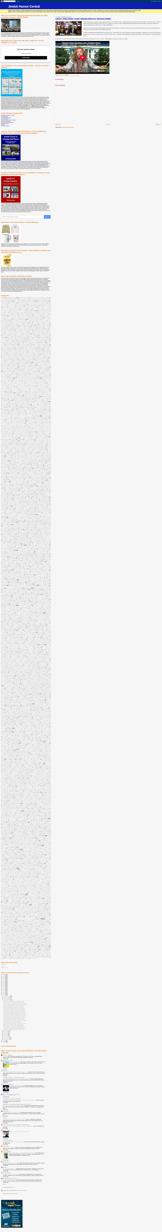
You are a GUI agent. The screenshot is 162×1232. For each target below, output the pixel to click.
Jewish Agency (43, 572)
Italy (42, 559)
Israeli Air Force (46, 553)
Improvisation (11, 545)
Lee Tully (8, 638)
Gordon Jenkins (24, 503)
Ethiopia (43, 473)
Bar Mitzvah (42, 342)
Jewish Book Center (20, 573)
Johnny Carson (4, 604)
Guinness (7, 509)
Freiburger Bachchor (33, 489)
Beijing (37, 347)
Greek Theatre (19, 507)
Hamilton (7, 513)
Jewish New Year (14, 590)
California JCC (20, 377)
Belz (50, 348)
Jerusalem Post (13, 571)
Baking (24, 341)
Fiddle (29, 480)
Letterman (36, 641)
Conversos (10, 432)
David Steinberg (21, 444)
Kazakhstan (39, 614)
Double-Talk (3, 455)
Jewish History (14, 584)
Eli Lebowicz (4, 467)
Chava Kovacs (41, 405)
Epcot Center (26, 470)
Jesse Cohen (33, 571)
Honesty (12, 535)
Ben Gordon (23, 349)
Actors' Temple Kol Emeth (6, 309)
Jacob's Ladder (32, 562)
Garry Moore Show (23, 495)
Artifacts (30, 332)
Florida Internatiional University (41, 484)
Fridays (2, 491)
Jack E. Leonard (8, 561)
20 (7, 298)
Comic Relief (24, 419)
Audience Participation (23, 336)
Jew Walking (4, 572)
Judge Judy (21, 610)
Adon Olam (32, 310)
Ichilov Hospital (24, 541)
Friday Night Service (36, 490)
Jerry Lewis (9, 568)
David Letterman (21, 442)
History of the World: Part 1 (34, 532)
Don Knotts (21, 452)
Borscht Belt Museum (24, 366)
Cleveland (39, 413)
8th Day (12, 300)
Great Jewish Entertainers (18, 506)
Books (34, 365)
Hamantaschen (46, 512)
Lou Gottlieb (44, 648)
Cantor (11, 379)
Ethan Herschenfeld (30, 473)
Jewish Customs (40, 577)
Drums (13, 457)
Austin (48, 336)
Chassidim (27, 405)
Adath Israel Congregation (37, 309)
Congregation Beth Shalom (35, 427)
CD (37, 397)
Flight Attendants (5, 484)
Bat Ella (36, 344)
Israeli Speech (4, 558)
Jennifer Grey (19, 567)
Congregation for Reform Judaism (7, 429)
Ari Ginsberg (5, 330)
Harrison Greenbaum (25, 518)
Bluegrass (45, 361)
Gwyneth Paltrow (39, 509)
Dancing (16, 438)
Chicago (18, 406)
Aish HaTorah (35, 313)
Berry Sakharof (12, 354)
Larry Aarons (3, 633)
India (48, 545)
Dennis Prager (11, 447)
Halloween (29, 512)
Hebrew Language (23, 524)
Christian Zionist (34, 410)
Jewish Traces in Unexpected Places (31, 594)
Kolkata (42, 624)
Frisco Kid (21, 491)
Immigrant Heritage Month (6, 544)
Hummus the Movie (47, 538)
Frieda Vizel (7, 491)
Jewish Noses (22, 590)
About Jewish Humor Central (45, 306)
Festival (44, 479)
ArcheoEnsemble (34, 329)
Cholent (42, 408)
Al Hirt (21, 314)
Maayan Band (22, 652)
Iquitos (38, 548)
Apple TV (22, 329)
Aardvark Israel (46, 303)
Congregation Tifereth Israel (21, 430)
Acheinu (17, 308)
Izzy (28, 560)
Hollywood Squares (41, 533)
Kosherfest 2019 (31, 627)
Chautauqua (34, 405)
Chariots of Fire (13, 402)
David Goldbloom (38, 441)
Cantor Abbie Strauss (30, 379)
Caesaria (24, 376)
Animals (22, 326)
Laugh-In (3, 636)
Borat (39, 365)
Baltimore (47, 341)
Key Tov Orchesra (15, 617)
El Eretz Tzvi (34, 464)
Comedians (14, 416)
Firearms (40, 481)
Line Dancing (13, 643)
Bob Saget (33, 364)
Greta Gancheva (39, 507)
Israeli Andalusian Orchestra (6, 554)
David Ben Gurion (23, 440)
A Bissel (3, 301)
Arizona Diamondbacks (22, 331)
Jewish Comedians (35, 572)
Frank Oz (45, 488)
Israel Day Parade (39, 550)
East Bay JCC (21, 458)
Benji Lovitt (40, 350)
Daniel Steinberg (47, 438)
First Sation (8, 483)
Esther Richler (21, 473)
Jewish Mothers (47, 588)
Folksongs (27, 485)
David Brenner (31, 440)
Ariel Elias (39, 330)
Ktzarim (16, 628)
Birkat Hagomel (44, 359)
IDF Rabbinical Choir (9, 542)
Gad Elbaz (22, 494)
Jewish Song (35, 593)
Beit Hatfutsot (48, 347)
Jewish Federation (13, 581)
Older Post (158, 124)
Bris (20, 370)
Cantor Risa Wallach (35, 388)
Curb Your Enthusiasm (26, 435)
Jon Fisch (40, 605)
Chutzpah (42, 411)
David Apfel (15, 440)
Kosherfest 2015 (47, 626)
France (19, 488)
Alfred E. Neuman (23, 318)
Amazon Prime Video (42, 320)
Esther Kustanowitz (13, 473)
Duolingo (15, 458)
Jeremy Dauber (27, 567)
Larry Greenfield (17, 633)
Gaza (31, 496)
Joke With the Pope (23, 605)
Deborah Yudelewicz (26, 446)
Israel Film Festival (10, 551)
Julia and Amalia (13, 611)
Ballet (43, 341)
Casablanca (27, 395)
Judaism (2, 610)
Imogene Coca (16, 544)
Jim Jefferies (19, 599)
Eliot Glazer (34, 467)
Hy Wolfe (19, 539)
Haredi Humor (48, 516)
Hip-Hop (8, 532)
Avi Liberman (36, 337)
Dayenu (49, 444)
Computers (14, 422)
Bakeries (19, 341)
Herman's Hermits (31, 528)
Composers (3, 422)
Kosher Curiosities (15, 626)
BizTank (45, 360)
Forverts (29, 486)
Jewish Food (22, 582)
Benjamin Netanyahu (32, 350)
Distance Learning (27, 451)
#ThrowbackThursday (23, 297)
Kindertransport (38, 619)
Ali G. (29, 318)
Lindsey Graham (5, 643)
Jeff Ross (40, 566)
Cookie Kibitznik (26, 432)
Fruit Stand (26, 491)
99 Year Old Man (33, 300)
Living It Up (22, 646)
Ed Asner (39, 459)
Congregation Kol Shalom (21, 429)
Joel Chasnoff (21, 601)
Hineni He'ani (42, 530)
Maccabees (43, 652)
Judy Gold (43, 610)
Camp (38, 377)
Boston (37, 366)
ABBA (42, 304)
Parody (72, 75)
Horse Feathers (42, 535)
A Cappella (9, 301)
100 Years (45, 297)
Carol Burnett (5, 394)
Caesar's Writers (12, 376)
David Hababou (46, 441)
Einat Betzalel (3, 464)
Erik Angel (16, 472)
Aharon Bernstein (42, 312)
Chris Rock (27, 410)
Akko (3, 314)
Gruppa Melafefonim (42, 508)
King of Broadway (16, 620)
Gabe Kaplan (15, 494)
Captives (36, 391)
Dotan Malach (46, 453)
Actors (40, 308)
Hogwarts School (4, 533)
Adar (29, 309)
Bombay (16, 365)
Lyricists (9, 652)
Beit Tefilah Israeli (33, 348)
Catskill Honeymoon (30, 396)
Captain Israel (30, 391)
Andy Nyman (39, 325)
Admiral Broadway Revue (20, 310)
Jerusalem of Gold (5, 571)
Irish (16, 549)
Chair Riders (25, 401)
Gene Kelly (15, 497)
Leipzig (25, 638)
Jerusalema (27, 571)
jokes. (35, 605)
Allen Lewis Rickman (32, 319)
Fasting (2, 479)
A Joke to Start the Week (28, 301)
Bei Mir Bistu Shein (30, 347)
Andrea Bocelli (4, 325)
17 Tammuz (3, 298)
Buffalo (9, 373)
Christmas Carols (4, 411)
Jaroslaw (16, 565)
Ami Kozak (25, 323)
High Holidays (27, 529)
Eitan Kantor (17, 464)
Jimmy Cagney (39, 599)
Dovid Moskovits (38, 455)
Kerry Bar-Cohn (33, 616)
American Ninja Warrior (5, 323)
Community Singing (31, 421)
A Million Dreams (4, 302)
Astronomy (12, 335)
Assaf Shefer (5, 335)
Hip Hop (4, 532)
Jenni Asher (3, 567)
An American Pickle (5, 324)
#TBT (2, 297)
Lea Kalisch (3, 637)
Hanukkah (32, 514)
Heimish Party (40, 525)
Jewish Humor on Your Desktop (7, 586)
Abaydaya (31, 304)
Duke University (8, 458)
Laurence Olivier (46, 636)
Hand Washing (46, 513)
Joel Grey (35, 601)
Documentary (4, 452)
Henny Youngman (30, 527)
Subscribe (26, 58)
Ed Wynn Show (19, 461)
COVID (2, 434)
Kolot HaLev (48, 624)
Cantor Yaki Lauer (45, 390)
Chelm (7, 406)
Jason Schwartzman (24, 565)
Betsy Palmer (19, 356)
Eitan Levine (24, 464)
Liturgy (42, 644)
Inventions (22, 548)
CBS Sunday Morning (30, 397)
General (34, 497)
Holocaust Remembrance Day (9, 534)
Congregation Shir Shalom (8, 430)
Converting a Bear (17, 432)
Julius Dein (3, 613)
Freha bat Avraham (24, 489)
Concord (28, 423)
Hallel (12, 512)
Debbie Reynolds (17, 446)
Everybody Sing (27, 475)
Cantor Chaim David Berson (29, 381)
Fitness (25, 483)
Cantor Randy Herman (13, 388)
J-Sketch (32, 560)
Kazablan (34, 614)
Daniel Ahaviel (33, 438)
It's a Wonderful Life (14, 559)
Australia (3, 337)
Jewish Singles (27, 593)
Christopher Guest (21, 411)
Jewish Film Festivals (23, 581)
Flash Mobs (39, 483)
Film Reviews (20, 481)
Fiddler (33, 480)
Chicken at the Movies (37, 406)
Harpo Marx (10, 518)
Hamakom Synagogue (37, 512)
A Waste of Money (21, 303)
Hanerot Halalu (4, 514)
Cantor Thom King (16, 390)
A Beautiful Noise (41, 300)
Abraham (5, 307)
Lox (44, 649)
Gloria (25, 502)
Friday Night (27, 490)
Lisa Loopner (21, 644)
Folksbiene (21, 485)
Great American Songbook (34, 504)
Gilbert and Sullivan (30, 501)
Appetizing (17, 329)
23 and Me (22, 298)
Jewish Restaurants (38, 592)
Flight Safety (13, 484)
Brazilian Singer (4, 368)
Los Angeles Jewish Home (13, 648)
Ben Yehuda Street (15, 350)
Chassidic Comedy (12, 405)
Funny (13, 492)
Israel (65, 75)
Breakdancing (19, 368)
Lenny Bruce (43, 638)
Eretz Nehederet (34, 470)
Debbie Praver (9, 446)
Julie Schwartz (40, 611)
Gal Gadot (35, 494)
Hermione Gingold (39, 528)
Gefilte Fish (46, 496)
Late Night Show (14, 634)
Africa (6, 312)
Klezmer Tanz (32, 621)
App (12, 329)
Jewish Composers (14, 576)
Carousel (44, 394)
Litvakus (2, 646)
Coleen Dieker (29, 414)
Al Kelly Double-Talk (38, 314)
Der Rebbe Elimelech (40, 447)
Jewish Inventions (35, 586)
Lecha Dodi (37, 637)
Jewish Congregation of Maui (40, 576)
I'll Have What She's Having (16, 540)
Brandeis (43, 367)
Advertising (47, 310)
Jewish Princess (22, 592)
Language (33, 632)
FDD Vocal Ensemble (20, 479)
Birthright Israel (39, 360)
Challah (31, 401)
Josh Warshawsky (16, 609)
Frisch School (14, 491)
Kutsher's (20, 630)
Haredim (4, 517)
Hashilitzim (40, 519)
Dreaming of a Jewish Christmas (30, 456)
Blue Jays (30, 361)
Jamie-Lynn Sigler (30, 564)
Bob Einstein (41, 362)
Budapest (26, 372)
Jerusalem (8, 570)
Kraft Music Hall (43, 627)
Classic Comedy (4, 413)
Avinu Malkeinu (43, 337)
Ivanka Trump (18, 560)
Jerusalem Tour (21, 571)
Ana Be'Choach (27, 324)
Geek (35, 496)
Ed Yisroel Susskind (27, 461)
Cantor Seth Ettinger (45, 388)
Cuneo (18, 435)
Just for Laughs (10, 613)
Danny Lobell (20, 439)
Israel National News (13, 553)
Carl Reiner (10, 393)
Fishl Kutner (20, 483)
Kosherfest (40, 626)
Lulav (41, 650)
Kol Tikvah (38, 624)
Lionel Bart (33, 643)
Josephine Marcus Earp (35, 608)
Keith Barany (19, 615)
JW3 (30, 613)
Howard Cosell (19, 538)
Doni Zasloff (11, 453)
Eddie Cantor (35, 461)
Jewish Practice (6, 592)
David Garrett (30, 441)
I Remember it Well (6, 540)
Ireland (2, 549)
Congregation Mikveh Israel (33, 429)
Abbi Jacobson (4, 306)
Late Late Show (5, 634)
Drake (17, 456)
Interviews (15, 548)
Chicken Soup (46, 406)
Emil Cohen (26, 469)
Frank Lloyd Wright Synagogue (35, 488)
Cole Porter (22, 414)
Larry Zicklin (36, 633)
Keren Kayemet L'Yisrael (16, 616)
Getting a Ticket (24, 500)
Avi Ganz (18, 337)
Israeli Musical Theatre (13, 556)
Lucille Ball (19, 650)
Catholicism (12, 396)
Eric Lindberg (9, 472)
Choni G (47, 408)
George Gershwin (27, 498)
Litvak (48, 644)
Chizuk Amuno (48, 407)
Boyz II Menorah (28, 367)
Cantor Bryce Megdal (17, 381)
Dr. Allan (44, 455)
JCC (22, 566)
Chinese (25, 407)
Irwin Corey (47, 549)
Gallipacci (4, 495)
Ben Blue (17, 349)
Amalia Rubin (13, 320)
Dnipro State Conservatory (44, 451)
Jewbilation (23, 572)
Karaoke (24, 614)
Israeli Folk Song (13, 555)
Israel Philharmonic (29, 553)
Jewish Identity (18, 586)
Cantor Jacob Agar (42, 383)
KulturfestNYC (39, 628)
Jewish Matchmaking (39, 588)
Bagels (14, 341)
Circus (27, 412)
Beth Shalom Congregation (45, 355)
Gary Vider (10, 496)
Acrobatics (30, 308)
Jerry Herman (46, 567)
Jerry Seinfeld (24, 568)
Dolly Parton (15, 452)
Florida (19, 484)
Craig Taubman (9, 434)
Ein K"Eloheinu (19, 463)
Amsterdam (41, 323)
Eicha (43, 462)
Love (26, 649)
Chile (17, 407)
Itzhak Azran (3, 560)
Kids (17, 619)
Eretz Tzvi (42, 470)
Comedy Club (46, 417)
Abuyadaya (25, 307)
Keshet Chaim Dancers (42, 616)
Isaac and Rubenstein (5, 550)
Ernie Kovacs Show (30, 472)
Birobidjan (22, 360)
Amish (31, 323)
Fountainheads (42, 486)
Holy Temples (44, 534)
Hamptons (31, 513)
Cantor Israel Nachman (31, 383)
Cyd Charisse (43, 435)
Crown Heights (42, 434)
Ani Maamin (9, 326)
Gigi (23, 501)
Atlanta (36, 335)
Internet (10, 548)
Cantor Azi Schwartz (6, 381)
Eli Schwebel (11, 467)
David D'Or (45, 440)
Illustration (35, 542)
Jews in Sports (16, 598)
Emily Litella (39, 469)
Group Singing (33, 508)
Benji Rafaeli (46, 350)
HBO (43, 523)
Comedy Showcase (40, 418)
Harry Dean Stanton (43, 518)
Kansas (14, 614)
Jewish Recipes (30, 592)
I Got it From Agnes (40, 539)
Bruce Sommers (8, 372)
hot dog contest (23, 536)
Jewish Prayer (14, 592)
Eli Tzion (22, 467)
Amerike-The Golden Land (17, 323)
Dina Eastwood (29, 450)
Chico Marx (3, 407)
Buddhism (32, 372)
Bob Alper (28, 362)
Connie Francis (39, 430)
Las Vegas (42, 633)
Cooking (33, 432)
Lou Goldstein (38, 648)
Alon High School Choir (46, 319)
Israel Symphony (38, 553)
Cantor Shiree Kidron (25, 389)
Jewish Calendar (42, 573)
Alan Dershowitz (23, 315)
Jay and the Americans (43, 565)
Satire (75, 75)
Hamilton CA (13, 513)
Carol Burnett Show (14, 394)
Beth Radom (28, 355)
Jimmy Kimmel (11, 600)
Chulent (36, 411)
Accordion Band (46, 307)
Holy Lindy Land (30, 534)
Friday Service (46, 490)
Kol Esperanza (4, 624)
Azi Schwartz (46, 338)
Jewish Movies (17, 589)
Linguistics (20, 643)
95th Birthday (25, 300)
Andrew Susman (23, 325)
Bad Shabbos (3, 341)
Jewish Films (32, 581)
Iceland (18, 541)
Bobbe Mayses (40, 364)
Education (15, 462)
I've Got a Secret (34, 540)
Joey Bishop (46, 601)
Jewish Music (24, 589)
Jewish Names (46, 589)
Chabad (9, 400)
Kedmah (45, 614)
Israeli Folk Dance (4, 555)
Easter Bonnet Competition (35, 458)
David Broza (38, 440)
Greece (8, 507)
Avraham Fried (12, 338)
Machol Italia (13, 653)
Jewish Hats (46, 582)
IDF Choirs (34, 541)
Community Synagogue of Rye (43, 421)
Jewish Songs (43, 593)
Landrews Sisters (25, 632)
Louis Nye (21, 649)
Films (25, 481)
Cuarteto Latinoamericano (6, 435)
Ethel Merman (38, 473)
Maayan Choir (29, 652)
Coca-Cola (5, 414)
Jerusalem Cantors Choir (36, 570)
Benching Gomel (23, 350)
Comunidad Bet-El (30, 422)
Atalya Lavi (24, 335)
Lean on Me (24, 637)
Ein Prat (47, 463)
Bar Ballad (36, 342)
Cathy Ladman (19, 396)
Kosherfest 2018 (22, 627)
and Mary (41, 324)
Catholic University (4, 396)
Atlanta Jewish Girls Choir (6, 336)
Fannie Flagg (10, 478)
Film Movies (13, 481)
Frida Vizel (22, 490)
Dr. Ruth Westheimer (11, 456)
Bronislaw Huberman (29, 371)
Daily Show (27, 436)
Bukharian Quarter (21, 373)
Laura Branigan (31, 636)
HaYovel (39, 522)
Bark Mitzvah (26, 343)
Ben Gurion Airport (31, 349)
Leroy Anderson (38, 639)
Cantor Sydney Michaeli (6, 390)
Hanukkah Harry (41, 514)
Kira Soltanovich (40, 620)
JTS (48, 609)
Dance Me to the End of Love (7, 438)
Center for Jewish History (20, 399)
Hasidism (27, 521)
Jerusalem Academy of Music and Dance (22, 570)
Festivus (24, 480)
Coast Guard (48, 413)
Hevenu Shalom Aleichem (16, 529)
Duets (2, 458)
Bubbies (14, 372)
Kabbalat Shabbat (37, 613)
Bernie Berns (30, 353)
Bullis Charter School (45, 373)
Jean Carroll (27, 566)
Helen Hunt (3, 527)
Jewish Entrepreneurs (33, 580)
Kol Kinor (21, 624)
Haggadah (25, 510)
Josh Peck (8, 609)
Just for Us (18, 613)
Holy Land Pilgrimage (21, 534)
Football (39, 485)
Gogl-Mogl (49, 502)
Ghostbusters (46, 500)
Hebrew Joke (15, 524)
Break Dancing (12, 368)
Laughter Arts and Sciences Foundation (19, 636)
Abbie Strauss (11, 306)
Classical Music (23, 413)
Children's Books (11, 407)
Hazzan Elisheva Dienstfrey (35, 523)
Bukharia (14, 373)
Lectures (3, 638)
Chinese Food (31, 407)
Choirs (30, 408)
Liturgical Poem (33, 644)
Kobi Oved (31, 622)
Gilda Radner (46, 501)
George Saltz (41, 498)
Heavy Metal (3, 524)
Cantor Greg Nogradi (10, 383)
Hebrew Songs (47, 524)
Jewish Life (68, 75)
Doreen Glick (39, 453)
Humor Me (8, 539)
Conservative (46, 430)
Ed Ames (33, 459)
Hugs (41, 538)
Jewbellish (17, 572)
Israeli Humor (28, 555)
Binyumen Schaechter (28, 359)
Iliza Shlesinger (28, 542)
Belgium (40, 348)
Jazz (18, 566)
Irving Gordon (40, 549)
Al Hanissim (15, 314)
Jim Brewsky (13, 599)
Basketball (31, 344)
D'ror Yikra (15, 436)
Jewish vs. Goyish (33, 595)
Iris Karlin (12, 549)
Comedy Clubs (4, 418)
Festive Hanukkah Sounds (16, 480)
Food (33, 485)
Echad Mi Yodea (18, 459)
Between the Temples (40, 356)
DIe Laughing (7, 450)
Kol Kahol (15, 624)
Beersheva (17, 347)
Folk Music (8, 485)
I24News (41, 540)
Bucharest (20, 372)
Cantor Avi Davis (47, 379)
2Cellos (27, 298)
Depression (32, 447)
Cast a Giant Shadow (44, 395)
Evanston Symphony (11, 475)
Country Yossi (40, 433)
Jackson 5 (49, 561)
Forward (35, 486)
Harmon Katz (25, 517)
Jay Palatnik (13, 566)
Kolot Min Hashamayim (6, 625)
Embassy (21, 469)
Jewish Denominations (35, 578)
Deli (40, 446)
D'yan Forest (21, 436)
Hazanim (4, 523)
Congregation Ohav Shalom (45, 429)
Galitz (39, 494)
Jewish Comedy (29, 575)
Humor (3, 539)
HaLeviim (8, 512)
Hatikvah (37, 521)
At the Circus (18, 335)
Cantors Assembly (15, 391)
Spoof (78, 75)
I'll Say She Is (27, 540)
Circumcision (22, 412)
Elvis (35, 468)
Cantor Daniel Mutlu (21, 382)
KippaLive (34, 620)
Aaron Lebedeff (11, 304)
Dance (46, 436)
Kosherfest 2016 (5, 627)
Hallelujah (17, 512)
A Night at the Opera (33, 302)
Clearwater (33, 413)
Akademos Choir (47, 313)
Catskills (38, 396)
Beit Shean (4, 348)
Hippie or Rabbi (15, 532)
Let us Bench (20, 641)
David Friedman (23, 441)
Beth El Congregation (15, 355)
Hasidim (21, 521)
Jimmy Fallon (46, 599)
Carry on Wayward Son (11, 395)
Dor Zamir (34, 453)
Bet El (42, 354)
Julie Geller (33, 611)
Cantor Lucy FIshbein (19, 385)
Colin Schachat (37, 414)
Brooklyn (36, 371)
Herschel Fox (48, 528)
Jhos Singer (7, 599)
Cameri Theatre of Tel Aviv (30, 377)
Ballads (38, 341)
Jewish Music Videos (35, 589)
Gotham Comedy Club (38, 503)
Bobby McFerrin (48, 364)
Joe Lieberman (44, 600)
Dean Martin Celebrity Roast (31, 445)
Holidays (18, 533)
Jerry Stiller (38, 568)
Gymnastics (47, 509)
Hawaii (26, 522)
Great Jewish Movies (41, 506)
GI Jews (2, 501)
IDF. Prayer (17, 542)
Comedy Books (22, 417)
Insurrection (25, 546)
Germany (10, 500)
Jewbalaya (11, 572)
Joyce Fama (39, 609)
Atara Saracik (31, 335)
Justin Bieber (25, 613)
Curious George (36, 435)
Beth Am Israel (48, 354)
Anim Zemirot (16, 326)
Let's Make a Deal (28, 641)
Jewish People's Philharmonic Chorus (43, 590)
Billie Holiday (7, 359)
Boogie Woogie (28, 365)
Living (18, 646)
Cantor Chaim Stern (40, 381)
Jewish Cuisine (17, 577)
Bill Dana (46, 357)
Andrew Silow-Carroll (13, 325)
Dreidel (39, 456)
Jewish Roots (46, 592)
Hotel (35, 536)
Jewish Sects (3, 593)
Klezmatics (11, 621)
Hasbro (34, 519)
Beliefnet (45, 348)
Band (21, 342)
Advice (2, 312)
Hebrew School (39, 524)
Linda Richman (48, 642)
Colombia (3, 416)
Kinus (29, 620)
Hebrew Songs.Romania (8, 525)
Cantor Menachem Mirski (41, 385)
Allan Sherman (8, 319)
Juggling (6, 611)
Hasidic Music (15, 521)
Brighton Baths (43, 368)
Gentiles (2, 498)
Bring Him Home (5, 370)
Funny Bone (18, 492)
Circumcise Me (15, 412)
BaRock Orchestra (43, 343)
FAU (6, 479)
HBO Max (47, 523)
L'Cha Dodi (34, 630)
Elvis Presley (40, 468)
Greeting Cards (26, 507)
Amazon (28, 320)
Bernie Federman (38, 353)
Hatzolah (6, 522)
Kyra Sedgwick (27, 630)
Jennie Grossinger (11, 567)
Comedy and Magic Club (6, 417)
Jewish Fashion (4, 581)
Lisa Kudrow (15, 644)
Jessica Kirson (40, 571)
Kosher (43, 625)
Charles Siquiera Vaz (32, 402)
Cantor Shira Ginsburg (5, 389)
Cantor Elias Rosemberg (31, 382)
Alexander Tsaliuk (9, 318)
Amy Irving (47, 323)
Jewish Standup (10, 594)
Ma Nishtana (15, 652)
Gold (9, 503)
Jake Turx (7, 564)
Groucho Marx (11, 508)
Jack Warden (33, 561)
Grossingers (3, 508)
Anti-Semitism (40, 327)
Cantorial (3, 391)
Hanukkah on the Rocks (21, 516)
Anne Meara (3, 327)
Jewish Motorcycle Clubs (7, 589)
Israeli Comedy (17, 554)
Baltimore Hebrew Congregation (7, 342)
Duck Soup (28, 457)
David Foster (15, 441)
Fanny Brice (16, 478)
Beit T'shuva (18, 348)
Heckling (25, 525)
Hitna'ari (43, 532)
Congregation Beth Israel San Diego (20, 427)
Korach (28, 625)
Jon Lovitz (45, 605)
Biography (37, 359)
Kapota (19, 614)
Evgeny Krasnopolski (36, 475)
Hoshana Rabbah (8, 536)
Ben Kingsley (39, 349)
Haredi (42, 516)
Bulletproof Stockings (35, 373)
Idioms (22, 542)
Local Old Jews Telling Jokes (40, 646)
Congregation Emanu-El (26, 428)
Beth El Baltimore (5, 355)
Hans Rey (25, 514)
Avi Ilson (30, 337)
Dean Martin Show (42, 445)
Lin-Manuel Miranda (20, 642)
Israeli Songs (46, 556)
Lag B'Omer (13, 631)
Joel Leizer (41, 601)
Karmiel (28, 614)
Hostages (16, 536)
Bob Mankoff (21, 364)
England (44, 469)
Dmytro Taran (34, 451)
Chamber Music (38, 401)
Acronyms (36, 308)
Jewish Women (16, 596)
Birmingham (16, 360)
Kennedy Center (33, 615)
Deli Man (44, 446)
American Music (46, 321)
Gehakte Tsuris (4, 497)
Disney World (12, 451)
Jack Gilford (27, 561)
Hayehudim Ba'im (32, 522)
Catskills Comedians (46, 396)
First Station (13, 483)
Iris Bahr (7, 549)
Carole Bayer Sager (30, 394)
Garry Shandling (32, 495)
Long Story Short (23, 647)
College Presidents (45, 414)
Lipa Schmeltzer (40, 643)
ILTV (40, 542)
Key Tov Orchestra (25, 617)
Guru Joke (17, 509)
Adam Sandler (24, 309)
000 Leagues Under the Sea (35, 297)
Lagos (27, 631)
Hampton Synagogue (22, 513)
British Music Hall (33, 370)
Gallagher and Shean (46, 494)
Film (7, 481)
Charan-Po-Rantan (4, 402)
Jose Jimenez (46, 606)
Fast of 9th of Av (46, 478)
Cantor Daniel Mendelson (10, 382)
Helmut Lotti (23, 527)
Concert (21, 423)
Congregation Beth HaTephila (43, 426)
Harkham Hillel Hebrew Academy (15, 517)
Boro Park (44, 365)
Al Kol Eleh (45, 314)
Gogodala (4, 503)
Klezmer (17, 621)
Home (108, 124)
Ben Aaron (12, 349)
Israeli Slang (39, 556)
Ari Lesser (24, 330)
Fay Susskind (11, 479)
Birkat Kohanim (9, 360)
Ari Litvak (30, 330)
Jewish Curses (32, 577)
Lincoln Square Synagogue (38, 642)
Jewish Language (18, 588)
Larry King (24, 633)
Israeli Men (47, 555)
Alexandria (16, 318)
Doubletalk (9, 455)
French (45, 489)
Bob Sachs (28, 364)
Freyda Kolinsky (9, 490)
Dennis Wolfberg (18, 447)
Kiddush (12, 619)
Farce (27, 478)
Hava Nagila (13, 522)
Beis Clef (42, 347)
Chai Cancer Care (47, 400)
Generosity (39, 497)
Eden (48, 461)
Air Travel (29, 313)
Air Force (24, 313)
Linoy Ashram (26, 643)
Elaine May (40, 464)
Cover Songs (46, 433)
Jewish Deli (27, 578)
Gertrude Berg (17, 500)
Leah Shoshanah (17, 637)
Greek (13, 507)
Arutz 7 (44, 332)
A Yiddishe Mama (38, 303)
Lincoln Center (28, 642)
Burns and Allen (14, 374)
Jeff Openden (34, 566)
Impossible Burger (33, 544)
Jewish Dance (10, 578)
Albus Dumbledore (18, 317)
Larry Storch (29, 633)
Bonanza (21, 365)
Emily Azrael (32, 469)
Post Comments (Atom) (68, 127)
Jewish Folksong (13, 582)
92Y (20, 300)
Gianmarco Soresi (17, 501)
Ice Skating (13, 541)
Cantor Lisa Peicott (10, 385)
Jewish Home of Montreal (21, 585)
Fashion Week (33, 478)
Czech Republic (8, 436)
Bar (31, 342)
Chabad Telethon (32, 400)
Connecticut (31, 430)
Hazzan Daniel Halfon (12, 523)
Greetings (33, 507)
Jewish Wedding (42, 595)
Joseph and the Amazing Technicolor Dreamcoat (10, 608)
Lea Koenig (10, 637)
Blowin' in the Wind (22, 361)
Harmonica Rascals (39, 517)
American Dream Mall (37, 321)
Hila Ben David (44, 529)
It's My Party (30, 559)
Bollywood (11, 365)
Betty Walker (32, 356)
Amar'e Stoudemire (21, 320)
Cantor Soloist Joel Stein (44, 389)
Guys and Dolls (24, 509)
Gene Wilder (21, 497)
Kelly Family (26, 615)
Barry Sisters (9, 344)
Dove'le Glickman (30, 455)
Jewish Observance (30, 590)
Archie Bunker (42, 329)
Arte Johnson (18, 332)
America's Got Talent (27, 321)
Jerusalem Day (45, 570)
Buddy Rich (47, 372)
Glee (21, 502)
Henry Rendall (9, 528)
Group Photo (26, 508)
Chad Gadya (39, 400)
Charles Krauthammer (22, 402)
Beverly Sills (48, 356)
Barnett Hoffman (34, 343)
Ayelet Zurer (30, 338)
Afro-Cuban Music (13, 312)
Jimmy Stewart (18, 600)
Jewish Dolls (43, 578)
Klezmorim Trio (4, 622)
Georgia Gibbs (4, 500)
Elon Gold (29, 468)
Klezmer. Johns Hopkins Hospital (43, 621)
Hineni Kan (48, 530)
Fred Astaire (8, 489)
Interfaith (30, 546)
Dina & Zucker (21, 450)
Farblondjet (22, 478)
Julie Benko (27, 611)
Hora (37, 535)
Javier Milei (35, 565)
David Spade (14, 444)
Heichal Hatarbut (32, 525)
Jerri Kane (40, 567)
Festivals (7, 480)
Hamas (2, 513)
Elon (25, 468)
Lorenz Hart (30, 647)
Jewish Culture (24, 577)
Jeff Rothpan (46, 566)
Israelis (24, 558)
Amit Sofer (36, 323)
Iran (48, 548)
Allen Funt (23, 319)
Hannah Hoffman (12, 514)
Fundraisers (43, 491)
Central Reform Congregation (40, 399)
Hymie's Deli (33, 539)
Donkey (17, 453)
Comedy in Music (30, 418)
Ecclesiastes (11, 459)
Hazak (44, 522)
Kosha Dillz (38, 625)
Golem (18, 503)
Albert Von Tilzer (9, 317)
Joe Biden (33, 600)
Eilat (3, 463)
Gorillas (30, 503)
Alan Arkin (17, 315)
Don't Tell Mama (43, 452)
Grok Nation (47, 507)
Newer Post (58, 124)
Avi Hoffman (24, 337)
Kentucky (7, 616)
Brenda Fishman (27, 368)
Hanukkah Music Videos (10, 516)
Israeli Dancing (39, 554)
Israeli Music (4, 556)
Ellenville (11, 468)
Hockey (47, 532)
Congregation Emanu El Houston (13, 428)
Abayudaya (37, 304)
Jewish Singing (20, 593)
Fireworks (45, 481)
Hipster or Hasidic (23, 532)
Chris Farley (21, 410)
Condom (33, 423)
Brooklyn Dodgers (43, 371)
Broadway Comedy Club (8, 371)
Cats (24, 396)
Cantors (8, 391)
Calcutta (47, 376)
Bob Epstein (48, 362)
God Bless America (32, 502)
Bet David (37, 354)
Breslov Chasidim (35, 368)
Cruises (47, 434)
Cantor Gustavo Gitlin (21, 383)
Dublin (23, 457)
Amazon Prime (34, 320)
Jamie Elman (22, 564)
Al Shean (11, 315)
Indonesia (12, 546)
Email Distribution (4, 469)
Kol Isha (10, 624)
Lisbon (27, 644)
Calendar (3, 377)
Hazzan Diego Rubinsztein (23, 523)
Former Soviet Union (17, 486)
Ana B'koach (20, 324)
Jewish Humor (32, 585)
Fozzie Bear (7, 488)
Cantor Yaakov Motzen (35, 390)
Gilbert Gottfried (38, 501)
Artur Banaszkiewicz (38, 332)
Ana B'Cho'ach (13, 324)
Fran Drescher (13, 488)
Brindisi (49, 368)
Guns (12, 509)
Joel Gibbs (28, 601)
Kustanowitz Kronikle (11, 630)
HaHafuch (32, 510)
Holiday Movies (12, 533)
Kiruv (3, 621)
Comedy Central (38, 417)
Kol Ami (47, 622)
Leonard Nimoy (31, 639)
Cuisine (14, 435)
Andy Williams (46, 325)
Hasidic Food (8, 521)
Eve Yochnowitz (20, 475)
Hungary (14, 539)
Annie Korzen (14, 327)
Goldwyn (13, 503)
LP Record (48, 649)
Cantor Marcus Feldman (30, 385)
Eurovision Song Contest (42, 474)
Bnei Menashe (8, 362)
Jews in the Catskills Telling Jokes (28, 598)
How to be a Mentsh (10, 538)
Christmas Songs (13, 411)
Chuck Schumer (30, 411)
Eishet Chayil (10, 464)
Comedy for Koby (20, 418)
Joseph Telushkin (25, 608)
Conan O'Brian (38, 422)
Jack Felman (15, 561)
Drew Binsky (44, 456)
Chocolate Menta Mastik (7, 408)
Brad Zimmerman (36, 367)
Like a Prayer (12, 642)
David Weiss (28, 444)
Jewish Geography (39, 582)
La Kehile (40, 630)
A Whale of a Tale (29, 303)
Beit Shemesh (11, 348)
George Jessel (35, 498)
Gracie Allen (46, 503)
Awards (24, 338)
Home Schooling (5, 535)
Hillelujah (16, 530)
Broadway (48, 370)
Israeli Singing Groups (31, 556)
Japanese (12, 565)
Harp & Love (3, 518)
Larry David (10, 633)
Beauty (12, 347)
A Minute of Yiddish (13, 302)
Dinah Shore (43, 450)
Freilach (40, 489)
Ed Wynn (12, 461)
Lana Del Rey (11, 632)
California (13, 377)
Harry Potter (8, 519)
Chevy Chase (12, 406)
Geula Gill (31, 500)
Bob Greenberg (6, 364)
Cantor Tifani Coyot (25, 390)
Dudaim (33, 457)
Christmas (47, 410)
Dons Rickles (22, 453)
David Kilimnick (13, 442)
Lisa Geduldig (8, 644)
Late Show (21, 634)
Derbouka (49, 447)
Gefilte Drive (40, 496)
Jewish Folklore (40, 581)
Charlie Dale (46, 402)
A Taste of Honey (12, 303)
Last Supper (48, 633)
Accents (39, 307)
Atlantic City (15, 336)
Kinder (32, 619)
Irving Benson (27, 549)
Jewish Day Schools (19, 578)
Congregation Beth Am (30, 426)
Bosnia (32, 366)
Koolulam (22, 625)
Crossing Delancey (33, 434)
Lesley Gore (3, 641)
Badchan (10, 341)
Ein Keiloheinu (26, 463)
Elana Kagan (46, 464)
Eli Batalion (40, 465)
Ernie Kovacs (22, 472)
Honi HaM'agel (31, 535)
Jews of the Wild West (41, 598)
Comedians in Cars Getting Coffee (25, 416)
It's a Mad (6, 559)
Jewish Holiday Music (39, 584)
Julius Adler (47, 611)
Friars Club (16, 490)
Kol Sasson (32, 624)
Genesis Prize (46, 497)
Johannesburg (32, 602)
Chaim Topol (19, 401)
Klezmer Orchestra (24, 621)
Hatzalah (43, 521)
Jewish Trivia (24, 595)
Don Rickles (34, 452)
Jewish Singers (11, 593)
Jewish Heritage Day (5, 584)
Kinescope (45, 619)
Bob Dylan (35, 362)
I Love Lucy (48, 539)
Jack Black (45, 560)
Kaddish (7, 614)
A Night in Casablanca (42, 302)
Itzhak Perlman (10, 560)
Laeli (8, 631)
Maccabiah (8, 653)
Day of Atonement (42, 444)
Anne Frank (47, 326)
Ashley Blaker (48, 333)
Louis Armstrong (14, 649)
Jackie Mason (41, 561)
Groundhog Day (19, 508)
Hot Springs (30, 536)
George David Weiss (18, 498)
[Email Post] (67, 74)
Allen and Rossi (16, 319)
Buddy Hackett (39, 372)
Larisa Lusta (46, 632)
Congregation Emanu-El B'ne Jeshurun (41, 428)
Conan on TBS (4, 423)
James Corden (14, 564)
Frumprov (32, 491)
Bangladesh (26, 342)
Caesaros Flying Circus (32, 376)
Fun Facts (37, 491)
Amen (6, 321)
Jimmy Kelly (3, 600)
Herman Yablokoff (23, 528)
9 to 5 (17, 300)
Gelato (10, 497)
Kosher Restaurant (32, 626)
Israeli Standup (11, 558)
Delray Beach (3, 447)
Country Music (33, 433)
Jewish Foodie (30, 582)
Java (30, 565)
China (20, 407)
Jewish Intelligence (26, 586)
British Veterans (41, 370)
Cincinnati (47, 411)
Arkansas (30, 331)
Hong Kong (24, 535)
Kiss (7, 621)
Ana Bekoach (35, 324)
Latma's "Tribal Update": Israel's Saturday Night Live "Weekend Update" (83, 19)
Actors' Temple (46, 308)
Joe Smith (8, 601)
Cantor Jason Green (13, 384)
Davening (9, 440)
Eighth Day (48, 462)
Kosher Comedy (7, 626)
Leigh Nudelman (19, 638)
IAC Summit (47, 540)
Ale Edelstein (26, 317)
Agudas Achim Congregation (32, 312)
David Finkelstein (8, 441)
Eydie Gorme (26, 476)
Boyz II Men (21, 367)
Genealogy (28, 497)
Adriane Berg (41, 310)
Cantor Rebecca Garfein (24, 388)
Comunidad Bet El (21, 422)
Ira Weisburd (43, 548)
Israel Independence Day (27, 551)
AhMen (15, 313)
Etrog (48, 473)
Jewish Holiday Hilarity (26, 584)
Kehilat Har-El (12, 615)
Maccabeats (36, 652)
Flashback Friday (47, 483)
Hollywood (24, 533)
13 (48, 297)
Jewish (28, 572)
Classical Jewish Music (14, 413)
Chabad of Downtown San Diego (20, 400)
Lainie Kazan (40, 631)
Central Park (29, 399)
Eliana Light (28, 467)
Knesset (10, 622)
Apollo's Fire (7, 329)
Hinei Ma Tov (34, 530)
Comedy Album (46, 416)
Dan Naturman (41, 436)
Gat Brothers (25, 496)
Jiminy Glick (26, 599)
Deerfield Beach (34, 446)
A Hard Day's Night (18, 301)
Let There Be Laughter (11, 641)
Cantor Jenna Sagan (24, 384)
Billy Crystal (14, 359)
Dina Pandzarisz (36, 450)
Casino (32, 395)
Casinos (37, 395)
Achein (12, 308)
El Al (29, 464)
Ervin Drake (38, 472)
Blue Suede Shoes (37, 361)
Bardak (20, 343)
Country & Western (25, 433)
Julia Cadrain (20, 611)
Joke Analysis (48, 604)
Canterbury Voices (4, 379)
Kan (11, 614)
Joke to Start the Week (8, 605)
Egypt (33, 462)
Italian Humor (37, 559)
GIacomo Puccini (9, 501)
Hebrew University (18, 525)
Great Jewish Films (31, 506)
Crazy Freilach (25, 434)
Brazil (47, 367)
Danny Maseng (27, 439)
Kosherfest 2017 (14, 627)
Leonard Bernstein (14, 639)
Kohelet (43, 622)
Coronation (3, 433)
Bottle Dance (3, 367)
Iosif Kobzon (28, 548)
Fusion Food (46, 492)
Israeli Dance (32, 554)
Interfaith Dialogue (37, 546)
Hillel (6, 530)
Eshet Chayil (44, 472)
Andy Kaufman (31, 325)
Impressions (41, 544)
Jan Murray (38, 564)
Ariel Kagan (45, 330)
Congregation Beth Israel (6, 427)
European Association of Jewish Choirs (13, 474)
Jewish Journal (10, 588)
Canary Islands (18, 378)
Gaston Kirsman (17, 496)
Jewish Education (11, 580)
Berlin (18, 353)
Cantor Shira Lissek (15, 389)
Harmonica (32, 517)
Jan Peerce (44, 564)
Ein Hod (12, 463)
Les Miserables (46, 639)
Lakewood (47, 631)
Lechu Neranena (46, 637)
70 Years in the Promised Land (42, 298)
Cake (43, 376)
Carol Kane (22, 394)
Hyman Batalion (25, 539)
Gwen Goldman (32, 509)
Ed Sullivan (44, 459)
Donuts (28, 453)
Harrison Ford (17, 518)
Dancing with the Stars (25, 438)
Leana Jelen (30, 637)
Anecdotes (3, 326)
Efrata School (27, 462)
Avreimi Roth (18, 338)
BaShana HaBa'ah (23, 344)
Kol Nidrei (26, 624)
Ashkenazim (27, 333)
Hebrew (9, 524)
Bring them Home (14, 370)
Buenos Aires (3, 373)
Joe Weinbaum (14, 601)
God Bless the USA (41, 502)
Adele (45, 309)
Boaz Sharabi (22, 362)
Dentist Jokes (26, 447)
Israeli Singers (22, 556)
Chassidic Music (20, 405)
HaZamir (49, 522)
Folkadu (15, 485)
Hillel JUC (11, 530)
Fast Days (39, 478)
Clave (28, 413)
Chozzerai (16, 410)
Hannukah (19, 514)
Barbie (7, 343)
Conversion (3, 432)
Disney (49, 450)
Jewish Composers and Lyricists (26, 576)
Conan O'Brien (46, 422)
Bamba (16, 342)
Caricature (47, 391)
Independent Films (41, 545)
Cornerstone (46, 432)
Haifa (37, 510)
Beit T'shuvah (25, 348)
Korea (32, 625)
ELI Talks (17, 467)
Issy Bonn (29, 558)
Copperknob (40, 432)
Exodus (3, 476)
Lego (13, 638)
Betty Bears (25, 356)
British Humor (25, 370)
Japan (6, 565)
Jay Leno (7, 566)
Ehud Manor (38, 462)
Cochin (9, 414)
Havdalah (20, 522)
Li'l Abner (47, 641)
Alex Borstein (33, 317)
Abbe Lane (47, 304)
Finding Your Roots (33, 481)
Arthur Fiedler (25, 332)
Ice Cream (7, 541)
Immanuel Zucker (46, 542)
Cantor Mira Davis (12, 386)
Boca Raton (4, 365)
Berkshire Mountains (11, 353)
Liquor (46, 643)
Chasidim (49, 403)
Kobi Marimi (25, 622)
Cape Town (23, 391)
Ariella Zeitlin (13, 331)
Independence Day (31, 545)
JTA (45, 609)
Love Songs (31, 649)
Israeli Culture (25, 554)
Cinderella (3, 412)
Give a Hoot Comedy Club (13, 502)
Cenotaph (11, 399)
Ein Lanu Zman (41, 463)
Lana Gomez (18, 632)
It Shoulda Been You (37, 558)
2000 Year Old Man (14, 298)
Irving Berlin (34, 549)
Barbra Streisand (13, 343)
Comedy (36, 416)
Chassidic (4, 405)
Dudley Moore (39, 457)
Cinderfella (8, 412)
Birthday (27, 360)
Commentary (15, 421)
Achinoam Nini (23, 308)
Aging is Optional (21, 312)
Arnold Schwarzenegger (9, 332)
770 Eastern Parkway (5, 300)
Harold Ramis (46, 517)
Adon (28, 310)
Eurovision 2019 (32, 474)
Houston (39, 536)
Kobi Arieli (20, 622)
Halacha (2, 512)
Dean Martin (20, 445)
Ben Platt (45, 349)
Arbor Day (28, 329)
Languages (40, 632)
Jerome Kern (34, 567)
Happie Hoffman (36, 516)
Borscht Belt (15, 366)
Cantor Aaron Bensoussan (19, 379)
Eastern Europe (46, 458)
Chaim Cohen (5, 401)
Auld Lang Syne (41, 336)
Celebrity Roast (4, 399)
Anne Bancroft (40, 326)
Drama (21, 456)
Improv (47, 544)
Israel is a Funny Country (41, 551)
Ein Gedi (7, 463)
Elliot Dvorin (19, 468)
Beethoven (23, 347)
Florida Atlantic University (28, 484)
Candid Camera (35, 378)
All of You (46, 318)
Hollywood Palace (32, 533)
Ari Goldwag (11, 330)
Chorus (10, 410)
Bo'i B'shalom (15, 362)
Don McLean (28, 452)
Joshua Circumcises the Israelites (28, 609)
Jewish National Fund (5, 590)
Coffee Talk (15, 414)
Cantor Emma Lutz (41, 382)
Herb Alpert (15, 528)
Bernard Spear (23, 353)
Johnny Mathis (21, 604)
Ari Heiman (18, 330)
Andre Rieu (47, 324)
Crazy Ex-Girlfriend (17, 434)
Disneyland (19, 451)
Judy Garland (27, 610)
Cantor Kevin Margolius (35, 384)
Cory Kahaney (17, 433)
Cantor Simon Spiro (34, 389)
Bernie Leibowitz (46, 353)
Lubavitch (9, 650)
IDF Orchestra (40, 541)
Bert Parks (18, 354)
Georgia (47, 498)
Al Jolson (25, 314)
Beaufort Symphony (5, 347)
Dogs (10, 452)
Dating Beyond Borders (40, 439)
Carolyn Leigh (38, 394)
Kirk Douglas (48, 620)
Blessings (15, 361)
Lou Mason (7, 649)
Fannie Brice (3, 478)
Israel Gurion (17, 551)
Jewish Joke (43, 586)
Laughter (8, 636)
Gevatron (36, 500)
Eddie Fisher (42, 461)
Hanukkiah (29, 516)
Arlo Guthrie (36, 331)
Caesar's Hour (4, 376)
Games (16, 495)
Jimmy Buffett (32, 599)
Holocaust (48, 533)
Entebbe (13, 470)
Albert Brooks (44, 315)
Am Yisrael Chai (5, 320)
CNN (43, 413)
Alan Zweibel (37, 315)
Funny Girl (25, 492)
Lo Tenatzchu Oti (29, 646)
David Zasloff (35, 444)
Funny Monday (39, 492)
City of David (37, 412)
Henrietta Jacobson (40, 527)
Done (6, 453)
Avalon (13, 337)
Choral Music (3, 410)
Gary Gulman (39, 495)
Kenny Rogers (41, 615)
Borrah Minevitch (8, 366)
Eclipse (25, 459)
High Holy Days (36, 529)
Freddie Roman (15, 489)
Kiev (20, 619)
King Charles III (9, 620)
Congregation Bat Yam (7, 426)
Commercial (22, 421)
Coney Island (39, 423)
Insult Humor (18, 546)
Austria (9, 337)
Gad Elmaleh (28, 494)
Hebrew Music (32, 524)
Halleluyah (23, 512)
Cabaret (47, 374)
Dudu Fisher (46, 457)
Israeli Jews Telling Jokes (38, 555)
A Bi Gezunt (48, 300)
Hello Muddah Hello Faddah (13, 527)
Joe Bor (38, 600)
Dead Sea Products (12, 445)
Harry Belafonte (34, 518)
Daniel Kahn (40, 438)
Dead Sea (4, 445)
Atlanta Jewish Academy (44, 335)
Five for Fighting (32, 483)
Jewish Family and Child (44, 580)
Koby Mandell (37, 622)
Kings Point (24, 620)
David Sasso (7, 444)
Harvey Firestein (20, 519)
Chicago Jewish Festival (26, 406)
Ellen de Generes (4, 468)
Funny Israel (31, 492)
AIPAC (19, 313)
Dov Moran (15, 455)
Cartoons (20, 395)
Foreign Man (8, 486)
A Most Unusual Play (23, 302)
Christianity (41, 410)
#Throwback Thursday (11, 297)
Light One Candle (4, 642)
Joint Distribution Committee (38, 604)
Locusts (49, 646)
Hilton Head (21, 530)
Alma (39, 319)
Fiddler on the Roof (41, 480)
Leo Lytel (7, 639)
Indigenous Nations (5, 546)
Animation (28, 326)
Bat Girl (41, 344)
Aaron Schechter (19, 304)
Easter (27, 458)
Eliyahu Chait (40, 467)
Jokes (29, 605)
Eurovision (25, 474)
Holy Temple (37, 534)
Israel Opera (21, 553)
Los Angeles (37, 647)
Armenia (41, 331)
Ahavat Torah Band (8, 313)
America (10, 321)
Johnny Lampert (14, 604)
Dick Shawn (43, 448)
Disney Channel (5, 451)
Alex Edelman (40, 317)
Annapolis (34, 326)
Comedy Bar (15, 417)
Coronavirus (9, 433)
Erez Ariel (47, 470)
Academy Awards (32, 307)
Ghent (41, 500)
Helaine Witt (46, 525)
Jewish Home (12, 585)
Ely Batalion (47, 468)
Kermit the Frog (25, 616)
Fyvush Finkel (4, 494)
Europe (2, 474)
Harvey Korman (28, 519)
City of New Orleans (45, 412)
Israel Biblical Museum (22, 550)
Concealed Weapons (14, 423)
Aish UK (41, 313)
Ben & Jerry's (5, 349)
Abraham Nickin (12, 307)
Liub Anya (8, 646)
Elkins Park (47, 467)
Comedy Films (12, 418)
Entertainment (19, 470)
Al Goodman (8, 314)
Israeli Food (21, 555)
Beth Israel (23, 355)
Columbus (8, 416)
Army (46, 331)
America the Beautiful (17, 321)
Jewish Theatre (18, 594)
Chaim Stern (12, 401)
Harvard (14, 519)
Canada (11, 378)
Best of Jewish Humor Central (28, 354)
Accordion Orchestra (5, 308)
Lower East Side (38, 649)
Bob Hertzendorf (13, 364)
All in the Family (39, 318)
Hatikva (32, 521)
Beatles (47, 345)
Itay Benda (47, 559)
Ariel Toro (8, 331)
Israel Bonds (31, 550)
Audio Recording (33, 336)
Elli (15, 468)
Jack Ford (22, 561)
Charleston (40, 402)
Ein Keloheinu (34, 463)
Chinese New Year (39, 407)
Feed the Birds (29, 479)
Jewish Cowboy (9, 577)
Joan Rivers (25, 600)
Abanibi (25, 304)
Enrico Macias (7, 470)
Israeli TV (20, 558)
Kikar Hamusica (26, 619)
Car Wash (42, 391)
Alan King (30, 315)
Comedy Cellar (30, 417)
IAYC (2, 541)
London (3, 647)
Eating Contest (4, 459)
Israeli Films (46, 554)
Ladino (44, 630)
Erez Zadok (3, 472)
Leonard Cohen (23, 639)
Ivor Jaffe (24, 560)
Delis (48, 446)
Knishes (14, 622)
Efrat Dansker (21, 462)
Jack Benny (38, 560)
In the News (61, 75)
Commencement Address (6, 421)
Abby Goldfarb (28, 306)
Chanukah (45, 401)
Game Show (10, 495)
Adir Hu (12, 310)
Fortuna (24, 486)
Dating (33, 439)
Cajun (40, 376)
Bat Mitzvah (46, 344)
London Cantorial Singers (13, 647)
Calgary (7, 377)
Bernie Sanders (4, 354)
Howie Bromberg (34, 538)
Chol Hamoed (37, 408)
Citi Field (32, 412)
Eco (29, 459)
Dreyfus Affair (8, 457)
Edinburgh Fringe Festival (6, 462)
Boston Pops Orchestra (44, 366)
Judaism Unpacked (9, 610)
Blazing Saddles (9, 361)
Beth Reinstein (35, 355)
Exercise (43, 475)
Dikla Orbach (14, 450)
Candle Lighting (46, 378)
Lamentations (4, 632)
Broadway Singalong (19, 371)
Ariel (34, 330)
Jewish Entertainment (23, 580)
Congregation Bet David (19, 426)
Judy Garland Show (35, 610)
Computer (9, 422)
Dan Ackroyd (33, 436)
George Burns (9, 498)
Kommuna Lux (16, 625)
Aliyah (33, 318)
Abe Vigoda (35, 306)
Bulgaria (27, 373)
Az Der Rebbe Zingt (38, 338)
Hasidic (44, 519)
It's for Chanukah (23, 559)
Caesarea (19, 376)
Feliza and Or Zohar (37, 479)
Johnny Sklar (28, 604)
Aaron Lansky (4, 304)
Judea (16, 610)
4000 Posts (32, 298)
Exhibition (49, 475)
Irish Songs (20, 549)
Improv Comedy (4, 545)
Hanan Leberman (38, 513)
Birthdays (33, 360)
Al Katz (30, 314)
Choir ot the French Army (23, 408)
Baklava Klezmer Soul (31, 341)
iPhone (33, 548)
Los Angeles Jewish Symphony (27, 648)
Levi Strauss (41, 641)
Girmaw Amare (4, 502)
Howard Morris (26, 538)
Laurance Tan (38, 636)
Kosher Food (23, 626)
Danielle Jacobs (5, 439)
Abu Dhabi (18, 307)
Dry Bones (18, 457)
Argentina (49, 329)
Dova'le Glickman (22, 455)
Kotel (37, 627)
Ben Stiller (8, 350)
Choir (14, 408)
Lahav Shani (33, 631)
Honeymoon (18, 535)
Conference (47, 423)
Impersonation (25, 544)
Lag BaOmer (21, 631)
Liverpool (13, 646)
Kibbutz (7, 619)
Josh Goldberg (44, 608)
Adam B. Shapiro (16, 309)
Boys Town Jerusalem (12, 367)
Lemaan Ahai (37, 638)
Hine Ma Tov (27, 530)
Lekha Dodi (30, 638)
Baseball (15, 344)
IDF (29, 541)
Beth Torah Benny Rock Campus (8, 356)
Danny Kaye (13, 439)
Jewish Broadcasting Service (31, 573)
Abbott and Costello (20, 306)
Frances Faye (25, 488)
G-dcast (10, 494)
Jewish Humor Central (24, 6)
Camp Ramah (44, 377)
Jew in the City (48, 571)
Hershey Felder (6, 529)
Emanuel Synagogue (13, 469)
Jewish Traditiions (16, 595)
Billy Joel (20, 359)
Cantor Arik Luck (39, 379)
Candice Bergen (26, 378)
